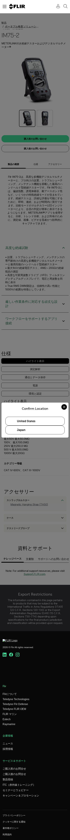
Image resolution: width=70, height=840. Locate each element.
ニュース (8, 743)
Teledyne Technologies (16, 699)
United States (26, 421)
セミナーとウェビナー (16, 790)
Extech (7, 719)
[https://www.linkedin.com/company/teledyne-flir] (5, 654)
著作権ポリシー (11, 828)
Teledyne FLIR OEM (14, 709)
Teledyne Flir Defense (15, 704)
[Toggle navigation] (5, 6)
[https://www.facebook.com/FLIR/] (11, 654)
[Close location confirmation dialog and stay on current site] (64, 407)
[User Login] (56, 6)
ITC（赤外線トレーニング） (19, 784)
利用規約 (7, 834)
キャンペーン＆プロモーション (21, 795)
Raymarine (9, 724)
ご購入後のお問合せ (14, 774)
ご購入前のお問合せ (14, 768)
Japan (21, 430)
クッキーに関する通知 (14, 821)
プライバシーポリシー (14, 815)
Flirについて (10, 694)
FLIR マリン (10, 714)
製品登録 (8, 779)
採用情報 (8, 749)
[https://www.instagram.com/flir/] (18, 654)
